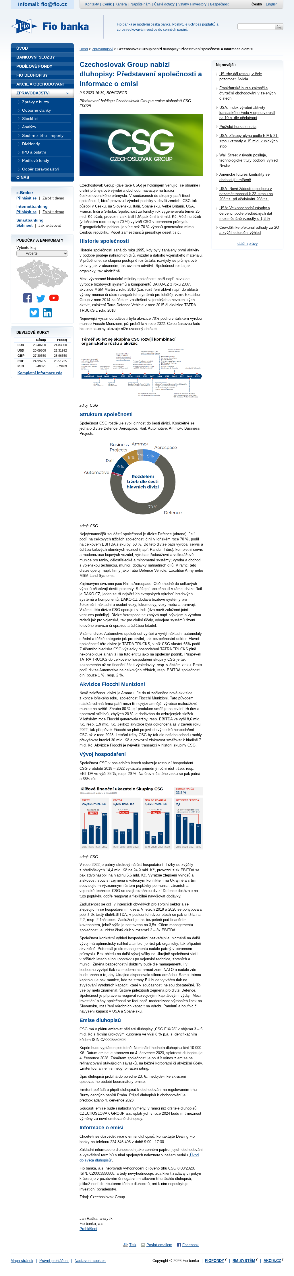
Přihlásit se (26, 198)
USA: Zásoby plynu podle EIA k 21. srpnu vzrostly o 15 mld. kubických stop (248, 140)
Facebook (190, 1245)
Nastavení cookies (90, 1260)
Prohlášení (88, 1229)
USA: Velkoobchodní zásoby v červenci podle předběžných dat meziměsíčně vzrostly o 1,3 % (245, 213)
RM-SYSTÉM (244, 1260)
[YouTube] (55, 301)
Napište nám (140, 4)
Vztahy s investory (192, 4)
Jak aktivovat (49, 225)
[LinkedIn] (49, 316)
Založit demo (53, 198)
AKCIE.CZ (272, 1260)
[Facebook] (29, 301)
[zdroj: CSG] (141, 397)
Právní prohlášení (54, 1260)
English (272, 4)
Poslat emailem (159, 1245)
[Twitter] (42, 301)
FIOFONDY (214, 1260)
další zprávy (247, 243)
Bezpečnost (219, 4)
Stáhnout (24, 225)
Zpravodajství (102, 49)
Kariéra (121, 4)
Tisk (132, 1245)
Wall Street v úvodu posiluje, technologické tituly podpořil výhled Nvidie (248, 160)
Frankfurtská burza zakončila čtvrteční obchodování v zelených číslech (247, 93)
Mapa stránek (22, 1260)
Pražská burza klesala (237, 127)
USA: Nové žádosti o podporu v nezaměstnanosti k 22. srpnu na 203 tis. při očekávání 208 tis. (246, 194)
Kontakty (92, 4)
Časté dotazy (164, 4)
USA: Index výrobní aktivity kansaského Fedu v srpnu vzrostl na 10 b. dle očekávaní (247, 112)
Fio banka (53, 26)
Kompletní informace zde (40, 373)
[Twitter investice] (36, 316)
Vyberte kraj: (27, 247)
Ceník (107, 4)
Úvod (84, 49)
